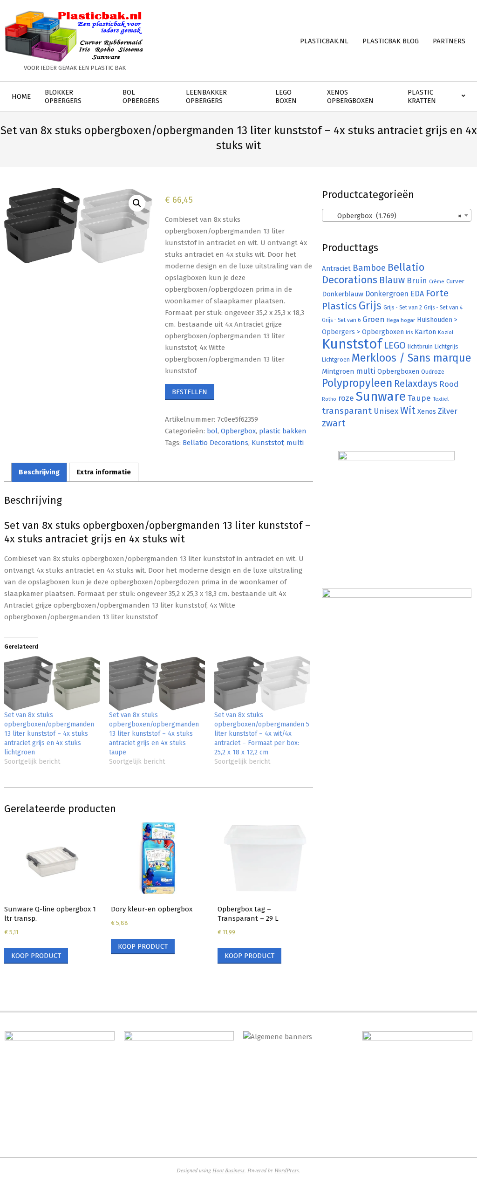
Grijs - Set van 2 (402, 307)
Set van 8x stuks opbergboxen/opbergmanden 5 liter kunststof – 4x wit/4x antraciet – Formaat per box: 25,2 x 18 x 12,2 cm (261, 733)
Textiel (441, 399)
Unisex (386, 411)
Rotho (329, 399)
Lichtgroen (336, 359)
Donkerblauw (342, 294)
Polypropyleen (357, 383)
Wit (408, 410)
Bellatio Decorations (215, 442)
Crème (436, 282)
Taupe (419, 398)
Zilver (447, 411)
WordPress (286, 1170)
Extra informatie (103, 472)
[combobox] (396, 215)
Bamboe (369, 267)
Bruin (417, 281)
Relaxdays (415, 383)
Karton (425, 332)
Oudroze (432, 371)
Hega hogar (401, 320)
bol (212, 431)
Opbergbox (238, 431)
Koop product (36, 955)
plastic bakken (283, 431)
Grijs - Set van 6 (341, 320)
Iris (409, 332)
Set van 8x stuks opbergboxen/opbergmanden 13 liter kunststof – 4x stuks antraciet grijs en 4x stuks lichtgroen (49, 733)
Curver (455, 281)
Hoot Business (228, 1170)
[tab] (39, 472)
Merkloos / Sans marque (411, 357)
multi (295, 442)
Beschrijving (39, 472)
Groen (373, 319)
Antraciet (336, 268)
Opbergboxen (398, 372)
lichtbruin (420, 346)
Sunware (381, 396)
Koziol (445, 332)
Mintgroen (338, 371)
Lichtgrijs (446, 346)
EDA (417, 293)
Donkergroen (387, 293)
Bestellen (189, 392)
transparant (347, 410)
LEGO (395, 345)
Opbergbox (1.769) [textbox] (394, 216)
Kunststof (267, 442)
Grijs (370, 305)
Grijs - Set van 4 (443, 307)
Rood (448, 384)
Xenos (426, 411)
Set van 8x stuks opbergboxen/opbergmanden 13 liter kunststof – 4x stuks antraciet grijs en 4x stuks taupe (154, 733)
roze (346, 398)
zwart (333, 423)
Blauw (392, 280)
